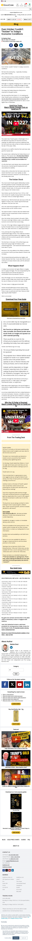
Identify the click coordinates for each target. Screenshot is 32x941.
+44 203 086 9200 (13, 855)
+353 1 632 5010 (15, 857)
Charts (17, 5)
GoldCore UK (5, 865)
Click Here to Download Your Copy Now (16, 318)
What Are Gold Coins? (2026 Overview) (12, 696)
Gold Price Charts (13, 840)
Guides (23, 840)
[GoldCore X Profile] (12, 684)
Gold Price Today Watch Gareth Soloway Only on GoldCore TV (16, 107)
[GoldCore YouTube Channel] (19, 684)
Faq (29, 840)
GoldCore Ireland (7, 867)
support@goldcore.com (16, 12)
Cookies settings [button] (8, 938)
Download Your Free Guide (16, 299)
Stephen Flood (7, 38)
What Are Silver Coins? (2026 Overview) (13, 700)
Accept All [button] (16, 938)
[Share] (11, 45)
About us (16, 846)
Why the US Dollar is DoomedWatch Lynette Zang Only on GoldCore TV (16, 404)
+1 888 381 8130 (7, 14)
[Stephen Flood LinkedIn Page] (11, 647)
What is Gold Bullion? (8, 694)
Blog (3, 840)
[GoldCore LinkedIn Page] (27, 684)
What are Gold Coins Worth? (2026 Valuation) (14, 697)
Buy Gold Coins (16, 568)
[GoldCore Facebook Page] (5, 684)
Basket (25, 4)
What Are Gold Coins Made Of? (11, 699)
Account (21, 5)
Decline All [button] (24, 938)
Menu (30, 5)
